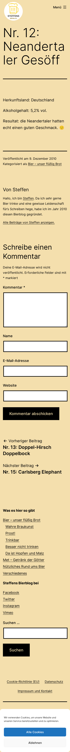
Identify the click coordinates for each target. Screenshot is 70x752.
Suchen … (11, 623)
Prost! (10, 533)
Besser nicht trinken (21, 547)
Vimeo (8, 613)
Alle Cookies (35, 732)
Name (8, 336)
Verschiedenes (15, 573)
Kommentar (14, 287)
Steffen (28, 198)
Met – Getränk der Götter (23, 560)
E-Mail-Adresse (16, 361)
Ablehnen (35, 743)
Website (10, 385)
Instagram (11, 606)
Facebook (11, 593)
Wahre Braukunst (19, 527)
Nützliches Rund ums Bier (24, 566)
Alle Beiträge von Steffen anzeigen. (29, 222)
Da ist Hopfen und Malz (24, 553)
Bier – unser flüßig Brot (45, 164)
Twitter (9, 599)
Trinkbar (12, 540)
